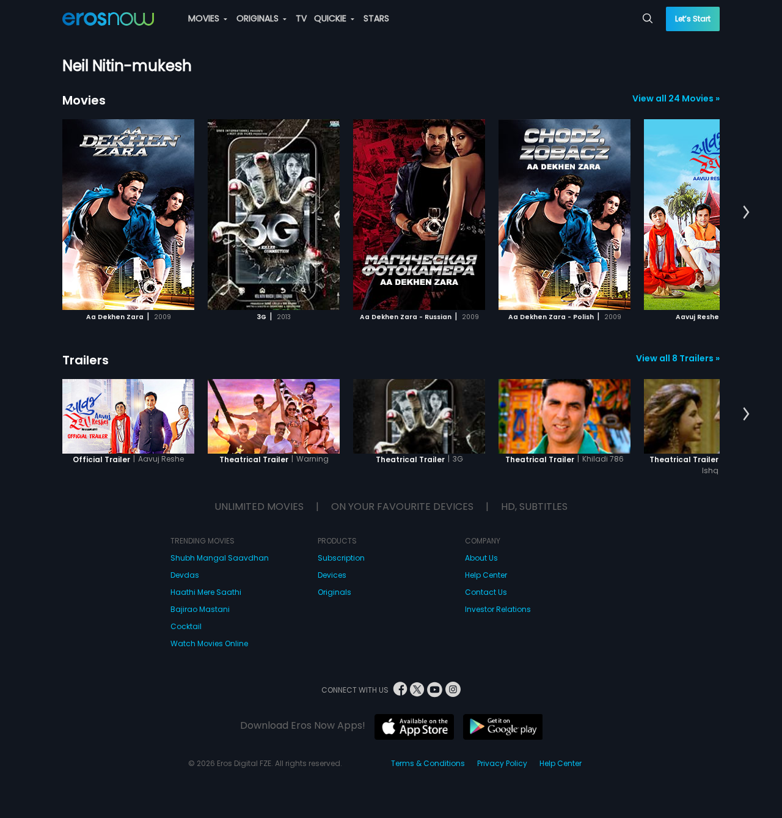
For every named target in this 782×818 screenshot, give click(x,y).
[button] (746, 213)
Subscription (341, 558)
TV (301, 18)
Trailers (85, 360)
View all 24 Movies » (676, 98)
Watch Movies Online (209, 643)
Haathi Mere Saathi (205, 592)
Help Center (486, 575)
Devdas (184, 575)
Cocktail (186, 626)
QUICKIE (331, 18)
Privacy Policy (502, 763)
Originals (334, 592)
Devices (332, 575)
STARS (376, 18)
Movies (84, 100)
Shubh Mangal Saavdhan (219, 558)
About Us (481, 558)
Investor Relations (498, 609)
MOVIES (205, 18)
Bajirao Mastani (200, 609)
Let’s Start (693, 18)
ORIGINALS (258, 18)
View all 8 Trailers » (678, 358)
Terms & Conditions (428, 763)
